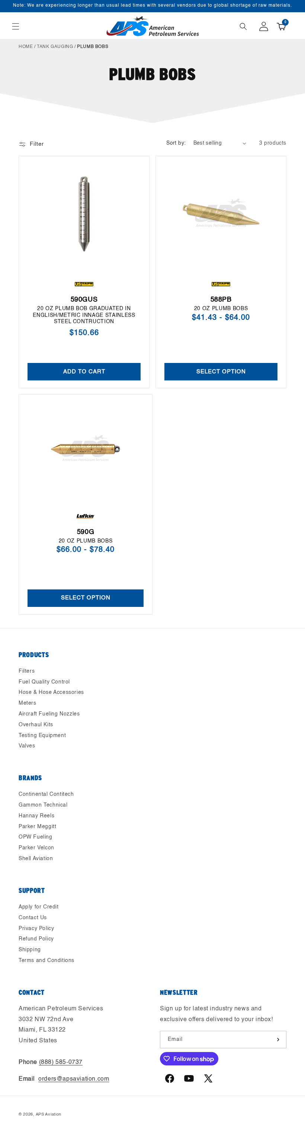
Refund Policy (36, 939)
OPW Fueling (35, 837)
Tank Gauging (55, 47)
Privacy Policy (36, 928)
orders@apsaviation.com (73, 1079)
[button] (15, 26)
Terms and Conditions (46, 960)
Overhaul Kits (36, 724)
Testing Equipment (42, 735)
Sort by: (176, 143)
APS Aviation (48, 1115)
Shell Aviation (36, 858)
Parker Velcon (36, 847)
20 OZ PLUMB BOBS (221, 308)
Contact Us (33, 917)
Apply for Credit (39, 907)
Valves (27, 746)
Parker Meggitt (37, 826)
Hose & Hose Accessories (51, 692)
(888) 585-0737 (61, 1062)
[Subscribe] (278, 1039)
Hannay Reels (36, 815)
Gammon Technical (43, 805)
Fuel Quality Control (44, 682)
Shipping (30, 949)
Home (26, 47)
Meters (27, 703)
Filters (27, 671)
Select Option (221, 371)
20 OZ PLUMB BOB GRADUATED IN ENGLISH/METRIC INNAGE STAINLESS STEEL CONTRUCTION (84, 315)
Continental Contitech (46, 794)
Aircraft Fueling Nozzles (49, 714)
